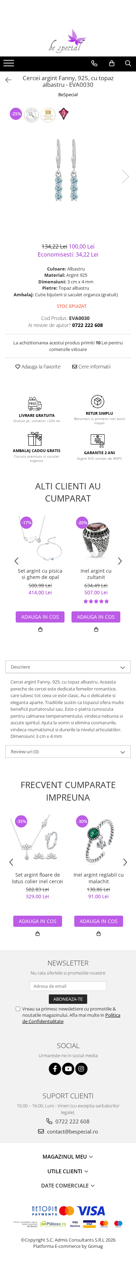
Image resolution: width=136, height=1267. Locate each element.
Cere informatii (94, 366)
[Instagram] (81, 1069)
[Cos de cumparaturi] (111, 63)
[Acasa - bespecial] (68, 41)
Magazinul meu (65, 1156)
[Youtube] (68, 1069)
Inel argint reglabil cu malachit (99, 878)
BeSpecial (68, 94)
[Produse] (9, 65)
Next (125, 176)
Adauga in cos (40, 616)
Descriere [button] (20, 667)
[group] (68, 169)
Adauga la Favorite (40, 366)
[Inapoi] (5, 80)
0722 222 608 (72, 1121)
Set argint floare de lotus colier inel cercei (37, 878)
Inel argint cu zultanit (96, 574)
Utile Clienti (65, 1171)
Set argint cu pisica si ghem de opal (40, 574)
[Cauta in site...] (128, 63)
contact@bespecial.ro (72, 1131)
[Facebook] (55, 1069)
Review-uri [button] (25, 751)
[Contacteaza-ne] (94, 63)
